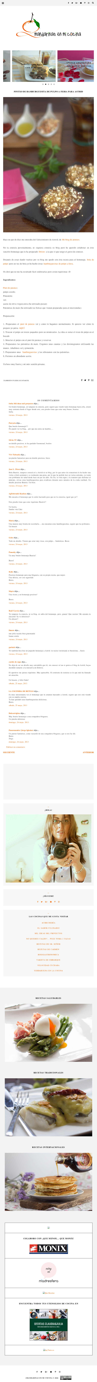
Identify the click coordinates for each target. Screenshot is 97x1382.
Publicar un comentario (15, 747)
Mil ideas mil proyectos (48, 933)
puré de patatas (27, 323)
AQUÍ (22, 327)
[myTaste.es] (48, 1350)
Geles (11, 537)
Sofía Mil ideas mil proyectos (21, 403)
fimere (11, 630)
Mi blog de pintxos (70, 239)
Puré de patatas (10, 287)
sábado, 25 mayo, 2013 (18, 683)
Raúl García (14, 610)
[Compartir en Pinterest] (89, 380)
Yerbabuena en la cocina (48, 970)
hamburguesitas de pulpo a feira (58, 263)
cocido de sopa (15, 662)
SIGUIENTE (9, 752)
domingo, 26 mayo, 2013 (19, 722)
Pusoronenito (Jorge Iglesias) (21, 730)
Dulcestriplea (14, 713)
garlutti (12, 647)
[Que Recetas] (49, 1293)
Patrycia (12, 423)
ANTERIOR (88, 752)
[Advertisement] (13, 781)
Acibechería (48, 923)
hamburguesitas (30, 352)
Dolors (42, 251)
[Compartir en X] (85, 380)
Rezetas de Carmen (48, 949)
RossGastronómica (48, 954)
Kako (11, 571)
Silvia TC (13, 440)
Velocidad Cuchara (48, 965)
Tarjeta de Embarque (48, 960)
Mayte (11, 591)
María (11, 520)
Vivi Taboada (14, 454)
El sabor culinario (48, 928)
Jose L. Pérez (14, 469)
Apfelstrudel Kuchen (17, 493)
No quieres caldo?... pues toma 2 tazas (48, 939)
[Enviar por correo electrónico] (92, 380)
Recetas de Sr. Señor (48, 944)
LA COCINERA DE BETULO (21, 691)
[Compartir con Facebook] (82, 380)
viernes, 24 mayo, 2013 (18, 415)
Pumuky (12, 552)
